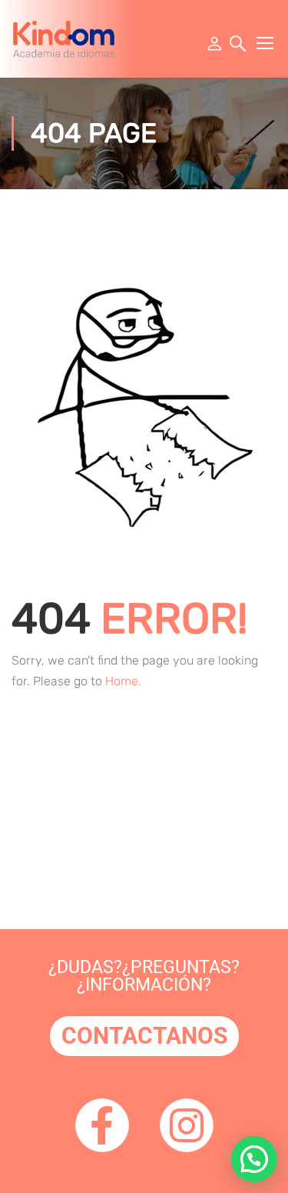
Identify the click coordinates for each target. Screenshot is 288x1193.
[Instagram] (187, 1125)
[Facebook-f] (102, 1125)
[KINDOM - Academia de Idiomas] (64, 39)
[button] (254, 1159)
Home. (123, 681)
